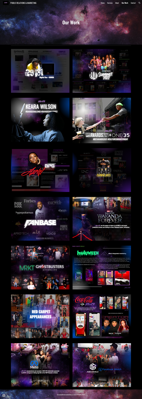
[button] (139, 2)
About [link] (117, 3)
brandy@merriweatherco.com (66, 394)
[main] (71, 22)
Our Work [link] (125, 3)
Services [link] (110, 3)
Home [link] (102, 3)
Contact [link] (133, 3)
